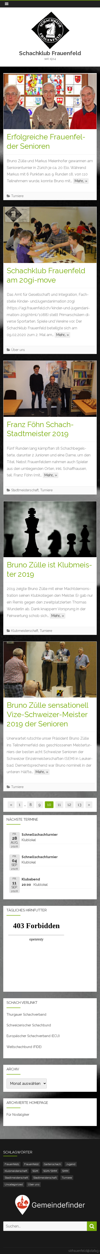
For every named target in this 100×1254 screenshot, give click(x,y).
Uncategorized (14, 1184)
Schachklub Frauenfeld (50, 53)
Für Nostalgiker (18, 1114)
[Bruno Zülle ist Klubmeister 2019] (50, 529)
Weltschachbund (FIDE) (24, 1047)
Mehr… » (80, 181)
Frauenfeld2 (31, 1164)
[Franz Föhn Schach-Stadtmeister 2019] (50, 389)
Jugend (70, 1164)
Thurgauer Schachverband (26, 1014)
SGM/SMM (50, 1171)
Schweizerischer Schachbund (29, 1025)
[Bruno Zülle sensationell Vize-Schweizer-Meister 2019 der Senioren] (50, 670)
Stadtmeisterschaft (25, 490)
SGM (35, 1171)
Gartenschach (52, 1164)
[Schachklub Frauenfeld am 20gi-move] (50, 235)
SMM (65, 1171)
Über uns (18, 350)
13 (79, 804)
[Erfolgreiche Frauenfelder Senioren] (50, 101)
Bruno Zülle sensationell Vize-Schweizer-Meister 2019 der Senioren (47, 714)
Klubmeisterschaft (24, 631)
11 (59, 804)
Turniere (17, 196)
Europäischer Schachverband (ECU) (33, 1036)
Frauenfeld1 (12, 1164)
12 (69, 804)
